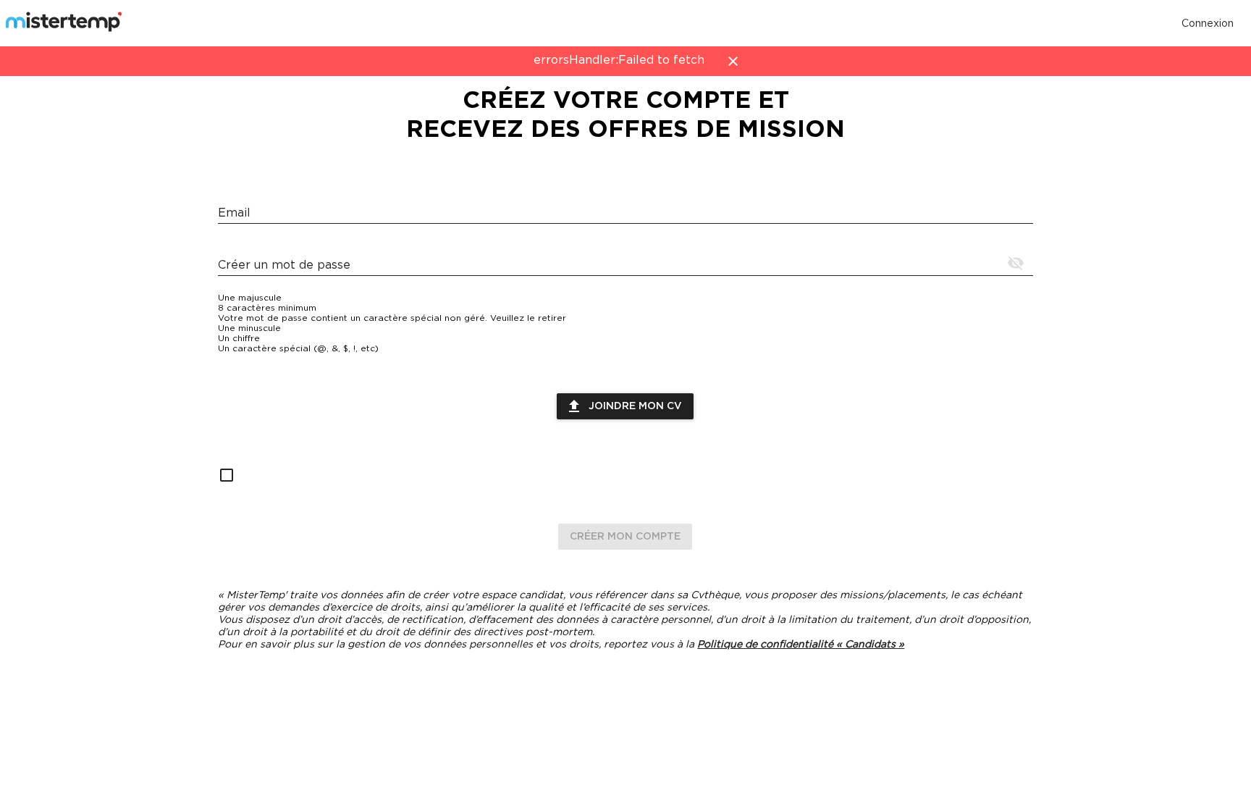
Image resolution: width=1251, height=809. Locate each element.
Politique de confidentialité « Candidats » (800, 645)
